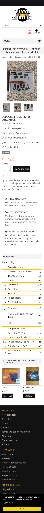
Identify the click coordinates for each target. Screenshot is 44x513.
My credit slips (9, 467)
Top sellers (7, 419)
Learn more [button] (8, 503)
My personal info (10, 475)
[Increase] (9, 167)
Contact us (7, 423)
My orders (7, 458)
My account (7, 454)
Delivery (6, 427)
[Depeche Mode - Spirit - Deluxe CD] (7, 108)
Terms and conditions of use (16, 432)
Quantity (5, 164)
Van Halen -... (29, 388)
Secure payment (10, 440)
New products (9, 415)
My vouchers (8, 479)
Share (7, 175)
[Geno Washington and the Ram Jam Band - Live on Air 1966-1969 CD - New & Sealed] (11, 376)
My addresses (9, 471)
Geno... (5, 388)
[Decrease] (9, 170)
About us (6, 436)
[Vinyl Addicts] (22, 15)
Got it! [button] (22, 509)
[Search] (40, 26)
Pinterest (10, 175)
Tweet (3, 175)
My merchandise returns (14, 463)
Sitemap (6, 444)
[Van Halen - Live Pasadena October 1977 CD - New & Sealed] (32, 376)
